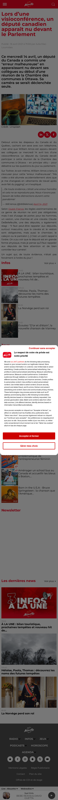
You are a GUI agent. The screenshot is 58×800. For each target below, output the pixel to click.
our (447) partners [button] (17, 361)
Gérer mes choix (29, 445)
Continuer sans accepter (42, 348)
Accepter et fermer (29, 436)
